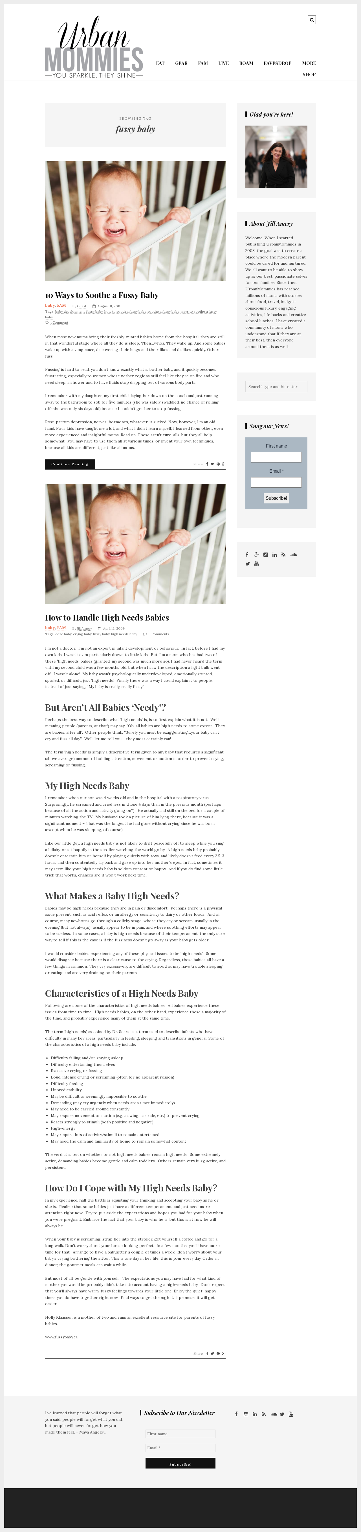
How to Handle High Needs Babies (107, 617)
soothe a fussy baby (163, 311)
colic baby (63, 634)
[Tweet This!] (212, 464)
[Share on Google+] (224, 464)
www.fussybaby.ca (61, 1337)
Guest (81, 306)
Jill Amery (84, 628)
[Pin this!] (218, 464)
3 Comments (159, 634)
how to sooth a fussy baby (125, 311)
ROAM (246, 63)
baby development (70, 311)
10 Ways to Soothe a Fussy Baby (102, 295)
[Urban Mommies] (94, 76)
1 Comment (59, 322)
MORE (309, 63)
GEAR (181, 63)
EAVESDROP (278, 63)
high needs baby (124, 634)
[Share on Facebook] (207, 464)
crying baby (82, 634)
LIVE (223, 63)
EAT (160, 63)
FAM (203, 63)
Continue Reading (70, 464)
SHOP (309, 74)
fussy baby (94, 311)
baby (50, 305)
